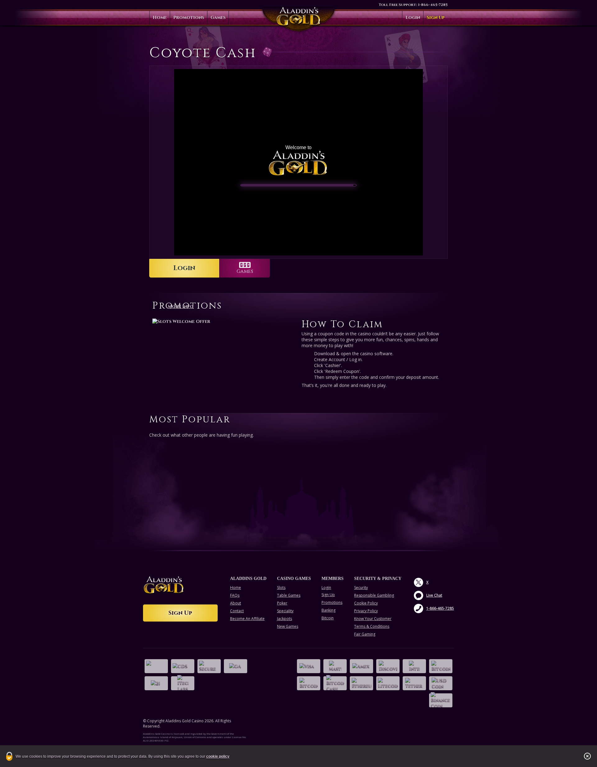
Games (218, 18)
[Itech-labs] (182, 683)
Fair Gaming (364, 634)
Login (412, 18)
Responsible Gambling (374, 595)
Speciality (285, 610)
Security (361, 587)
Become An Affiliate (247, 618)
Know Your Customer (372, 618)
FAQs (234, 595)
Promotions (188, 18)
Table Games (288, 595)
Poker (282, 603)
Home (160, 18)
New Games (287, 626)
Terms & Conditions (371, 626)
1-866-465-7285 (433, 4)
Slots (281, 587)
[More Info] (223, 321)
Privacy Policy (366, 610)
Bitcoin (328, 618)
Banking (329, 610)
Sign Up (436, 18)
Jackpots (284, 618)
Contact (237, 610)
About (235, 603)
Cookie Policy (366, 603)
